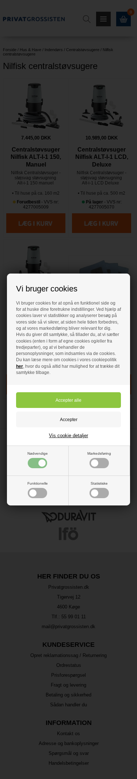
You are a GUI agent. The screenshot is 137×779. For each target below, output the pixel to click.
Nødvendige (37, 453)
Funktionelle (37, 483)
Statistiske (99, 483)
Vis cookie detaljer (68, 435)
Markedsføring (99, 453)
